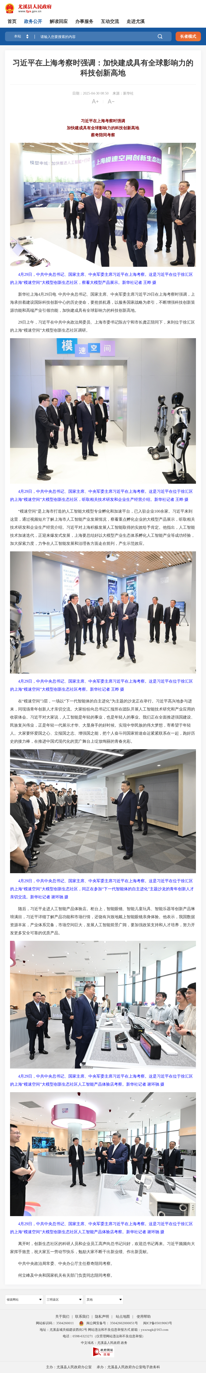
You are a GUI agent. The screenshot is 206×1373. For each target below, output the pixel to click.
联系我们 (82, 1316)
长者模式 (188, 36)
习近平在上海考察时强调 (103, 121)
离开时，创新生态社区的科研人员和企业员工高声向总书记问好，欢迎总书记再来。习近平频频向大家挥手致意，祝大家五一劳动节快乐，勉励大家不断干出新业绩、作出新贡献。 (102, 1248)
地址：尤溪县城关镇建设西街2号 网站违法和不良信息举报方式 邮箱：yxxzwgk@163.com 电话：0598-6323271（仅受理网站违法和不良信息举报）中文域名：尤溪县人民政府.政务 (104, 1336)
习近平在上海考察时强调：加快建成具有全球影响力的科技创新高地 (103, 68)
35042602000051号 (124, 1323)
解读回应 (59, 21)
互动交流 (110, 21)
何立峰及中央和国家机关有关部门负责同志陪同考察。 (62, 1275)
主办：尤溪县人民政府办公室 (69, 1367)
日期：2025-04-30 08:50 (90, 93)
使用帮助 (144, 1316)
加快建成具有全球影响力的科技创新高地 (103, 128)
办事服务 (84, 21)
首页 (12, 21)
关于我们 (62, 1316)
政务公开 (33, 21)
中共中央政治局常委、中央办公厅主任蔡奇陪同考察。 (62, 1263)
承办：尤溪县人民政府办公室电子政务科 (128, 1367)
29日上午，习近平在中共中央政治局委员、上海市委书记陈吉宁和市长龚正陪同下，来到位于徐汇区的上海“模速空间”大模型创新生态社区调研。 (102, 326)
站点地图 (123, 1316)
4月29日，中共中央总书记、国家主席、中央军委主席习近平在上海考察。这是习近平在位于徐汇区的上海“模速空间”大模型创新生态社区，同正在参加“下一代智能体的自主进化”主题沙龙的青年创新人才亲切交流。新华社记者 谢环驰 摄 (102, 889)
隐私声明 (102, 1316)
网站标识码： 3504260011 (55, 1323)
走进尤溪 (136, 21)
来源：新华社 (123, 93)
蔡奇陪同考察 (103, 135)
